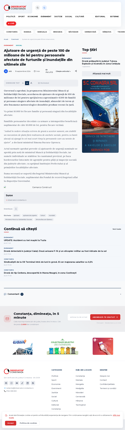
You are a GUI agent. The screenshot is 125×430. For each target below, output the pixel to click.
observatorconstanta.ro (17, 200)
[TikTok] (22, 383)
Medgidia (57, 32)
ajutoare (16, 215)
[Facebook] (6, 383)
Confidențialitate (107, 384)
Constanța (11, 32)
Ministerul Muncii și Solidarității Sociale (18, 219)
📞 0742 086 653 (10, 391)
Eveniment (46, 16)
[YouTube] (17, 383)
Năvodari (73, 32)
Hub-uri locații (84, 370)
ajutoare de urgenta (30, 215)
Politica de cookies (28, 423)
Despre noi (105, 376)
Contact (103, 380)
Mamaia (27, 32)
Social (68, 16)
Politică (10, 16)
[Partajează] (16, 209)
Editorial (100, 16)
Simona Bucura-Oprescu (44, 219)
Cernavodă (90, 32)
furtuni (43, 215)
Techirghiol (81, 405)
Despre (103, 370)
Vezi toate (117, 229)
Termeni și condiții (108, 388)
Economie (33, 16)
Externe (114, 16)
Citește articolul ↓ (63, 71)
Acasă (6, 39)
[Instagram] (11, 383)
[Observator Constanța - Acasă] (16, 7)
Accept (10, 423)
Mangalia (42, 32)
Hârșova (107, 32)
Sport (21, 16)
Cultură (79, 16)
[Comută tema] (44, 7)
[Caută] (37, 7)
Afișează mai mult (101, 73)
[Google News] (33, 383)
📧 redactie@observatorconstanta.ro (19, 388)
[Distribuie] (76, 71)
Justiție (58, 16)
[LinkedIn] (27, 383)
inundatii (52, 215)
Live (12, 23)
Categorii (57, 370)
